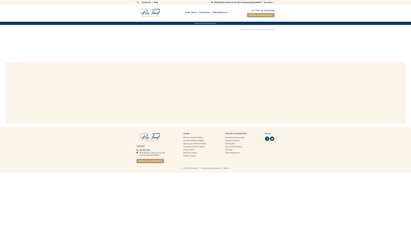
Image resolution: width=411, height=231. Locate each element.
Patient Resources (220, 12)
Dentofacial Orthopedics (235, 137)
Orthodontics (230, 143)
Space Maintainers (232, 152)
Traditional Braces (232, 140)
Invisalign (229, 149)
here (253, 61)
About (193, 12)
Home (187, 12)
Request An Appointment (261, 15)
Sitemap (226, 168)
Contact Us (146, 2)
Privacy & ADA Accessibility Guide (211, 168)
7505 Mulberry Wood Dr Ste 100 (237, 2)
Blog (156, 2)
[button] (267, 139)
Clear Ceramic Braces (234, 146)
